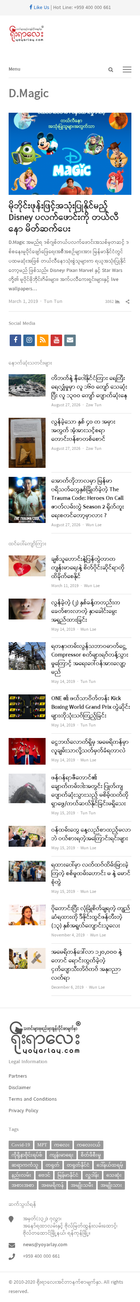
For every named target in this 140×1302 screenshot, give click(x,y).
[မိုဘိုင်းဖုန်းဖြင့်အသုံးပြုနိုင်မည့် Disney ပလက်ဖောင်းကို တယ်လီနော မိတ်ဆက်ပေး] (70, 117)
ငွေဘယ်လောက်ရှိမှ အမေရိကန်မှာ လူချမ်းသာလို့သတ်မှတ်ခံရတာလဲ (90, 747)
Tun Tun (53, 301)
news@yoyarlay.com (45, 1245)
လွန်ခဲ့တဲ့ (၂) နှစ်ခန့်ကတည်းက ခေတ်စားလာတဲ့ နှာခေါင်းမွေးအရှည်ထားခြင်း (85, 611)
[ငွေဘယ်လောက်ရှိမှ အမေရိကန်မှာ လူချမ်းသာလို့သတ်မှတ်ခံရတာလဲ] (27, 742)
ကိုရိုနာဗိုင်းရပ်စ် (26, 1155)
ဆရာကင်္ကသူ (24, 1165)
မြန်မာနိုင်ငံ (67, 1175)
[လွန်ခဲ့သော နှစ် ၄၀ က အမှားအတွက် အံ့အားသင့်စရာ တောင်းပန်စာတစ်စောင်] (27, 422)
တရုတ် (53, 1165)
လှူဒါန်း (92, 1175)
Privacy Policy (23, 1111)
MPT (42, 1144)
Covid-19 (20, 1144)
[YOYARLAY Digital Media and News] (70, 34)
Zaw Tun (94, 405)
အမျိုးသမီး (82, 1185)
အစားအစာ (22, 1185)
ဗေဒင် (44, 1175)
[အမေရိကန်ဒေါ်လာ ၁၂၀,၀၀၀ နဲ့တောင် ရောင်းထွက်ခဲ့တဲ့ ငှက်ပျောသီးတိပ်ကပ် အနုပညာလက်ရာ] (27, 952)
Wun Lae (94, 525)
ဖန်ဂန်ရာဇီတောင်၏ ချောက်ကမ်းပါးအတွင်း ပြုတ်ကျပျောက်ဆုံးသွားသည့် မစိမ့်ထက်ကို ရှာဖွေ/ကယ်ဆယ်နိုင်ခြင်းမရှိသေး (90, 791)
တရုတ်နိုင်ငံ (78, 1165)
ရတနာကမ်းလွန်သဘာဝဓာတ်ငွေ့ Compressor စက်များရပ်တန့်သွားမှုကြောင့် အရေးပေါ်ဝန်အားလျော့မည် (90, 659)
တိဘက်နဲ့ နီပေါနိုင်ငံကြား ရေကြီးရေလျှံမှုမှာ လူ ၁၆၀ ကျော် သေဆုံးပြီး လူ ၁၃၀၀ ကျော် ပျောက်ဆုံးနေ (89, 387)
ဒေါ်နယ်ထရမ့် (110, 1165)
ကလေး (62, 1144)
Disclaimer (20, 1088)
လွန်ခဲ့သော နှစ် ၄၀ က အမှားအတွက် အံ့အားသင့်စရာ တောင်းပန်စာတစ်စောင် (83, 430)
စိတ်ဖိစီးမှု (91, 1155)
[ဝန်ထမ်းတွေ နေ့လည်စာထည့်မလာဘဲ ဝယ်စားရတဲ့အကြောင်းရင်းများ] (27, 830)
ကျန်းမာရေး (62, 1155)
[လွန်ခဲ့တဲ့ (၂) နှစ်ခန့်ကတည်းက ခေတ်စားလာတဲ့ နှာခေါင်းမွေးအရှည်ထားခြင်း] (27, 603)
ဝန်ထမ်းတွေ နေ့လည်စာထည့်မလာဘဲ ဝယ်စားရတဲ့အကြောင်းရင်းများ (91, 835)
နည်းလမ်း (21, 1175)
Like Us (40, 8)
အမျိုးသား (111, 1185)
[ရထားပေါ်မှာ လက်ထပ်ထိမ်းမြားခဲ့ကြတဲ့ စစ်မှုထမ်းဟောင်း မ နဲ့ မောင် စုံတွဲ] (27, 865)
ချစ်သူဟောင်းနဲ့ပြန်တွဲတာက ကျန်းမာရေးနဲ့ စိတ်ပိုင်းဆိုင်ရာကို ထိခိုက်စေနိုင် (88, 568)
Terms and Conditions (33, 1099)
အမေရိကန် (52, 1185)
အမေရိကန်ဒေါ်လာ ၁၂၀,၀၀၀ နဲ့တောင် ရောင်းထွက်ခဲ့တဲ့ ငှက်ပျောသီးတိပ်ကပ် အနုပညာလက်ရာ (86, 965)
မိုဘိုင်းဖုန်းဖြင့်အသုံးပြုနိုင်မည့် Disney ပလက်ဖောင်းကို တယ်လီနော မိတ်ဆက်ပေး (64, 218)
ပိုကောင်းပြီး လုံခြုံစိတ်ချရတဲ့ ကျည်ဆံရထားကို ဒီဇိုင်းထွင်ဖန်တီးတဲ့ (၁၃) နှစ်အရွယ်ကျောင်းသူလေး (90, 917)
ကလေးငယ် (89, 1144)
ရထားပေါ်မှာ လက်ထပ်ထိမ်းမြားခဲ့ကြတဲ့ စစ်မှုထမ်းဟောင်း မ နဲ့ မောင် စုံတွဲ (91, 873)
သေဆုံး (114, 1175)
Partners (18, 1076)
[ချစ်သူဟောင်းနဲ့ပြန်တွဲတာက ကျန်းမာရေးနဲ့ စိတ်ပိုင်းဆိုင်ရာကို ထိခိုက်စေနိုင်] (27, 559)
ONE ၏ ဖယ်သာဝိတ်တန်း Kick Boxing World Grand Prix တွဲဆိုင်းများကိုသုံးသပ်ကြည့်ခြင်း (90, 707)
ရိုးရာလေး (47, 1282)
